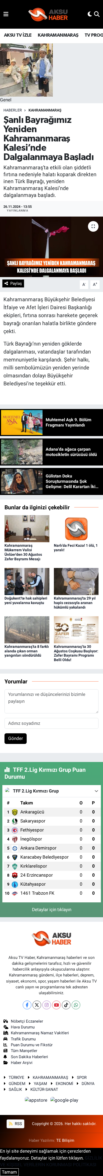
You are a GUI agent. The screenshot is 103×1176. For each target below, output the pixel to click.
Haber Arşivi (21, 1062)
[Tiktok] (66, 1005)
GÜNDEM (17, 1083)
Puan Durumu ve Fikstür (32, 1045)
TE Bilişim (65, 1140)
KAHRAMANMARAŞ (58, 35)
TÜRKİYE (16, 1077)
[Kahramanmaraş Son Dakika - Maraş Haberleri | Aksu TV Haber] (48, 14)
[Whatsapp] (76, 1005)
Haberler (12, 110)
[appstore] (37, 1101)
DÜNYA (88, 1083)
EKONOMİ (64, 1083)
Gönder (15, 738)
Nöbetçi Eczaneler (27, 1021)
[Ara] (97, 14)
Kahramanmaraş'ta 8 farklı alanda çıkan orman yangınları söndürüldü (26, 651)
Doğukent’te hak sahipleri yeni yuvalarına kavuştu (25, 600)
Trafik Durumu (23, 1039)
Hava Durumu (23, 1027)
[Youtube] (56, 1005)
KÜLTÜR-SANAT (44, 1089)
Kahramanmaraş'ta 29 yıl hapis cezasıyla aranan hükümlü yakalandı (75, 602)
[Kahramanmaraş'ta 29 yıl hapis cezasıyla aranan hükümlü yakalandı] (76, 581)
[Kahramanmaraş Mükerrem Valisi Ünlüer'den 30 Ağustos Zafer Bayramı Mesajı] (26, 528)
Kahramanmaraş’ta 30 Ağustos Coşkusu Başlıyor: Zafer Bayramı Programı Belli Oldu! (76, 653)
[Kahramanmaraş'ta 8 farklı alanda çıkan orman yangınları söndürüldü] (26, 629)
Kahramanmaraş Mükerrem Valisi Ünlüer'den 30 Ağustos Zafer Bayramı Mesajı (23, 552)
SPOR (82, 1077)
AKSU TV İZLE (18, 35)
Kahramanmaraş (45, 110)
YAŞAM (40, 1083)
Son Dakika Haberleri (29, 1056)
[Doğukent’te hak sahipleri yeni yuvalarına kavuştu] (26, 581)
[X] (36, 1005)
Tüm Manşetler (24, 1050)
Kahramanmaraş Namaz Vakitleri (40, 1033)
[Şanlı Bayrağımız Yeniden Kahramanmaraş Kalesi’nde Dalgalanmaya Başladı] (51, 247)
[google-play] (64, 1101)
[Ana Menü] (5, 14)
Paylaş (16, 283)
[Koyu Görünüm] (90, 14)
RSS (18, 1123)
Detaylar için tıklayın (51, 909)
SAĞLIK (15, 1089)
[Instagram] (46, 1005)
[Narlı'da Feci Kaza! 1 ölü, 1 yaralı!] (76, 528)
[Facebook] (27, 1005)
